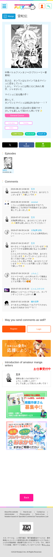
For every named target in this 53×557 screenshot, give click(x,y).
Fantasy (25, 123)
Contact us (41, 512)
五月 (33, 189)
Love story (11, 123)
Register (13, 329)
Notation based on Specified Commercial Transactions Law (26, 517)
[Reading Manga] (8, 168)
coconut (34, 202)
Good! (41, 134)
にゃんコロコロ (37, 289)
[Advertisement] (26, 470)
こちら (47, 545)
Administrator (9, 514)
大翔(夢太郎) (36, 230)
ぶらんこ (35, 273)
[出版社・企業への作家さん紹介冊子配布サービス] (26, 405)
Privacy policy (25, 514)
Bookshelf (30, 134)
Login (39, 329)
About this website (11, 512)
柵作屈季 (35, 302)
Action (11, 128)
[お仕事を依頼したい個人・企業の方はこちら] (26, 435)
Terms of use (40, 514)
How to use (27, 512)
